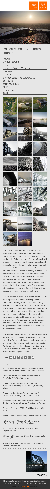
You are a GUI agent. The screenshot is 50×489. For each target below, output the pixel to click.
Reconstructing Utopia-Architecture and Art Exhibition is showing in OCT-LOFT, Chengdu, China (23, 385)
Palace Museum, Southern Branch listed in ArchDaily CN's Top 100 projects (21, 377)
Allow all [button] (25, 486)
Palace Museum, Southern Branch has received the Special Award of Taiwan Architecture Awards (24, 401)
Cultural (7, 74)
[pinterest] (22, 357)
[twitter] (25, 357)
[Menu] (5, 5)
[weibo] (33, 357)
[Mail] (10, 357)
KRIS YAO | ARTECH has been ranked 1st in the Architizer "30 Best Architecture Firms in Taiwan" (24, 369)
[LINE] (14, 357)
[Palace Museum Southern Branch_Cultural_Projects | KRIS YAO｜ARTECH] (38, 5)
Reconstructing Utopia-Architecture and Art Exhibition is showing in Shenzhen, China (21, 394)
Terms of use (20, 483)
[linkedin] (29, 357)
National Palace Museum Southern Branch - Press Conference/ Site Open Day (21, 422)
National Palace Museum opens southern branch (24, 415)
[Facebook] (18, 357)
